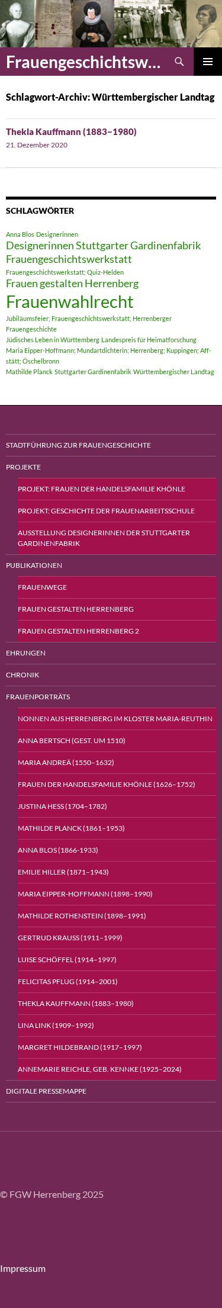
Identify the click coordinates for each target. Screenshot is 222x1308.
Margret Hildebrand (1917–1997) (80, 1047)
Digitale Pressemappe (46, 1091)
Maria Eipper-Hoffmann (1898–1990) (85, 893)
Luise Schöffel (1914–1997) (67, 959)
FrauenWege (42, 587)
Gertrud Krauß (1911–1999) (70, 937)
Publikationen (34, 565)
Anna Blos (20, 234)
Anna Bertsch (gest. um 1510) (72, 740)
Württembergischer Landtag (173, 371)
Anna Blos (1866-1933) (58, 850)
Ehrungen (26, 652)
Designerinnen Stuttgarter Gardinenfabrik (103, 245)
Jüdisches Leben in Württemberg (52, 339)
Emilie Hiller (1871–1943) (63, 871)
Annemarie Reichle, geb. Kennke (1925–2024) (100, 1069)
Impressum (23, 1268)
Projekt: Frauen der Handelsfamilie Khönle (101, 488)
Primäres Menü (208, 61)
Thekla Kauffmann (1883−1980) (71, 131)
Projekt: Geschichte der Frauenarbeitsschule (106, 510)
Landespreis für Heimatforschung (149, 339)
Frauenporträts (38, 696)
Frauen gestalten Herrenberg (72, 283)
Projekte (23, 466)
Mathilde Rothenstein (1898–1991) (82, 915)
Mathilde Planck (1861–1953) (71, 828)
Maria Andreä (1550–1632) (66, 762)
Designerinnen (57, 234)
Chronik (22, 674)
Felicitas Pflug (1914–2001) (68, 981)
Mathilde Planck (29, 371)
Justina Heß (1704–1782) (62, 806)
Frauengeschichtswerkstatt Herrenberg (85, 62)
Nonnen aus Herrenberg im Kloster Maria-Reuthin (115, 718)
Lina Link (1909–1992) (56, 1025)
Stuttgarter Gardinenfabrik (92, 371)
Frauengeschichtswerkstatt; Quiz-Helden (65, 272)
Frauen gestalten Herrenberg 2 (78, 630)
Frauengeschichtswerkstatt (69, 259)
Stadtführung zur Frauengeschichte (78, 445)
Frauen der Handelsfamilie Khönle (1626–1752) (106, 784)
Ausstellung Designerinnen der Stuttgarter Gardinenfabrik (104, 538)
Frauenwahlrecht (70, 301)
